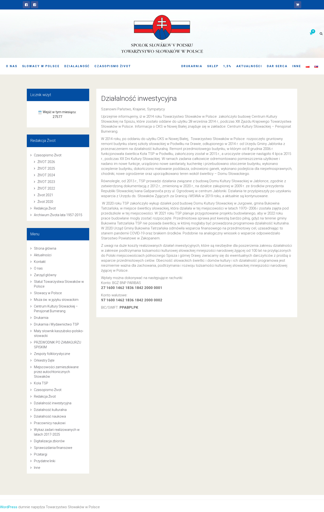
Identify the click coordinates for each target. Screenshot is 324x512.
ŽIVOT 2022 (46, 188)
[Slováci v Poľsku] (34, 4)
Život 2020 (45, 202)
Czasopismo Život (112, 66)
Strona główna (45, 248)
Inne (296, 66)
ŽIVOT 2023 (46, 182)
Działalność (77, 66)
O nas (11, 66)
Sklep (212, 66)
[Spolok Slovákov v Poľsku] (26, 4)
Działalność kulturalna (50, 410)
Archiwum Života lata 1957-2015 (58, 215)
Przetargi (40, 454)
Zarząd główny (45, 275)
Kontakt (40, 262)
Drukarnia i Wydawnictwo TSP (56, 324)
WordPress (8, 507)
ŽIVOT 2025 (46, 168)
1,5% (227, 66)
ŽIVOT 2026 (46, 162)
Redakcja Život (45, 208)
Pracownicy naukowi (49, 423)
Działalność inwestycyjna (139, 98)
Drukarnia (191, 66)
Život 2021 (45, 195)
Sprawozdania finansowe (53, 448)
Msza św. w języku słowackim (56, 300)
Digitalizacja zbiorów (49, 441)
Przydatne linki (44, 461)
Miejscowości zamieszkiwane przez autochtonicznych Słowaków (56, 371)
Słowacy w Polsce (41, 66)
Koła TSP (41, 383)
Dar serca (277, 66)
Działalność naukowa (50, 416)
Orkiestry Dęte (44, 360)
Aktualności (249, 66)
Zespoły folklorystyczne (52, 354)
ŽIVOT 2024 (46, 175)
